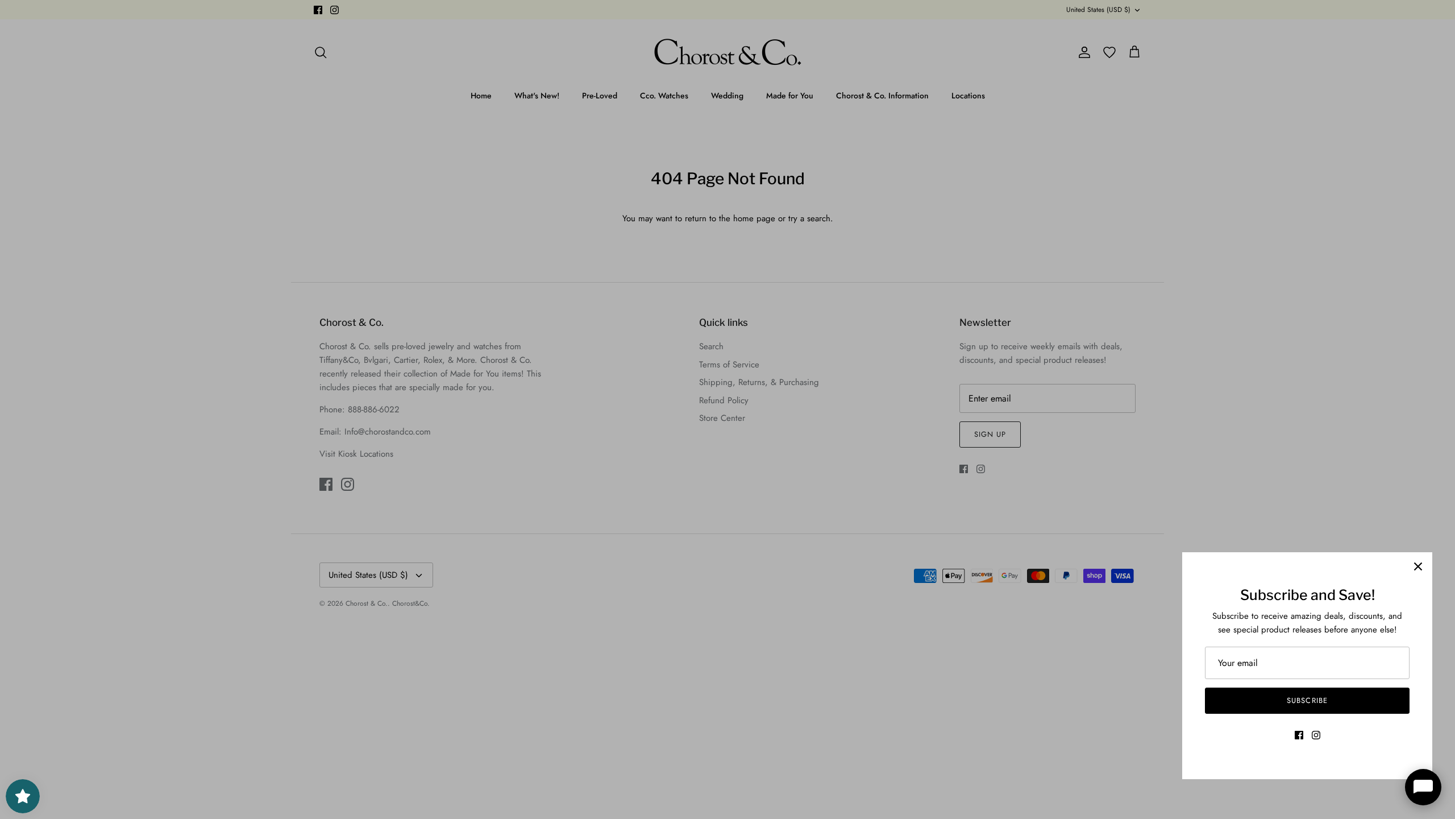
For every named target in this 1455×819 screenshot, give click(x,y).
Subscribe (1307, 700)
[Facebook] (1299, 735)
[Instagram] (1316, 735)
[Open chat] (1423, 787)
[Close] (1418, 566)
